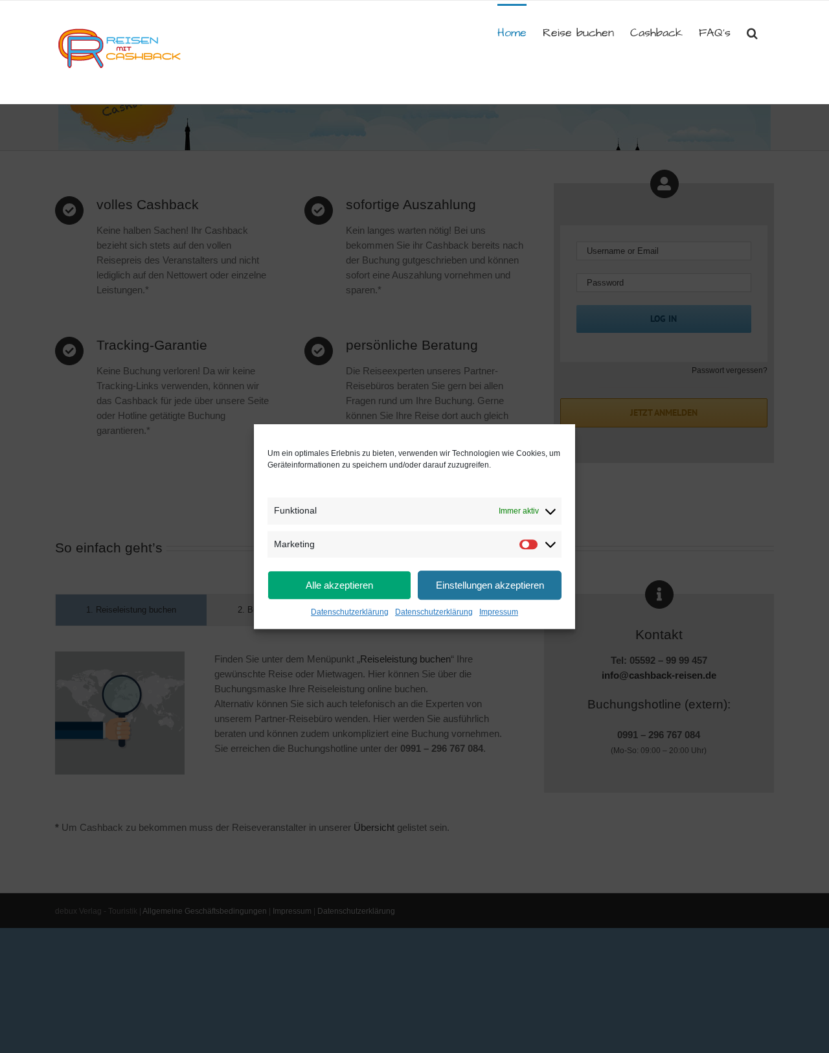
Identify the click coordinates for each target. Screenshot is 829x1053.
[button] (752, 32)
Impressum (498, 612)
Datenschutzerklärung (350, 612)
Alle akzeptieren (339, 585)
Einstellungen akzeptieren (490, 585)
